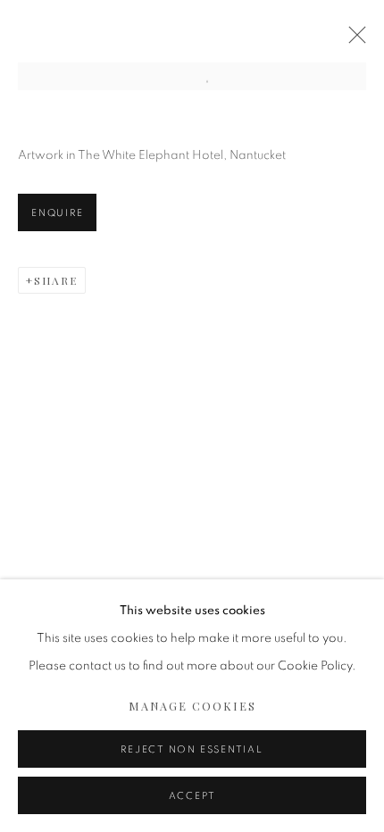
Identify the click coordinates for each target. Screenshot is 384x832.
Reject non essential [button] (192, 749)
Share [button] (56, 280)
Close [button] (352, 40)
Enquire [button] (57, 213)
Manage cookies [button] (192, 705)
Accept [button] (192, 796)
